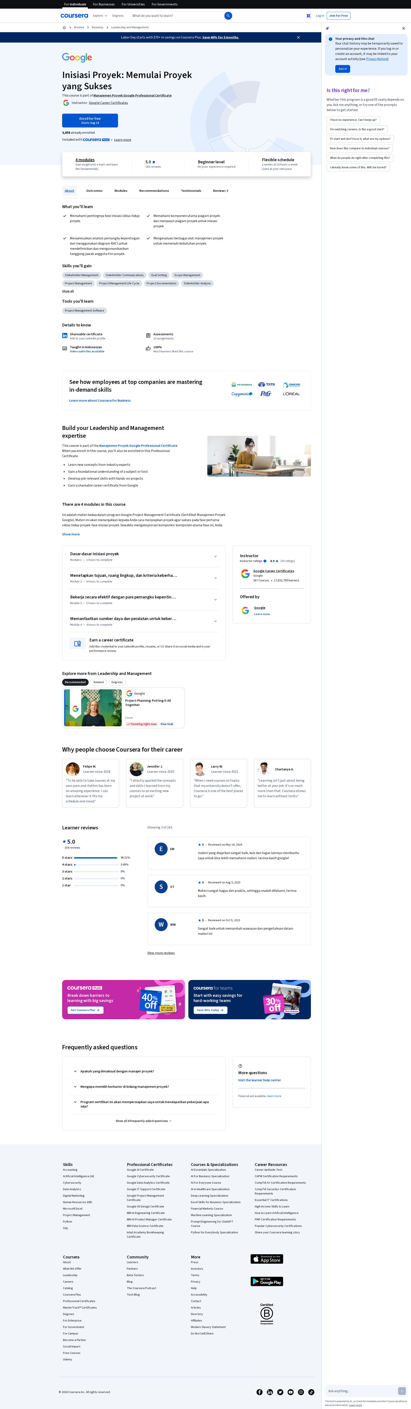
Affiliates (196, 1320)
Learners (132, 1262)
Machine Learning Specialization (211, 1215)
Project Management (78, 283)
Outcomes (94, 190)
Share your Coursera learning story (277, 1232)
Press (194, 1262)
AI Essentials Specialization (208, 1170)
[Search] (228, 16)
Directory (197, 1314)
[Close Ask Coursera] (308, 16)
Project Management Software (84, 311)
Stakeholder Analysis (197, 283)
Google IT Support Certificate (146, 1189)
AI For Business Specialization (210, 1176)
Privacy (195, 1282)
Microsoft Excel (72, 1209)
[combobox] (172, 16)
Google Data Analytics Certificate (148, 1183)
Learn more (122, 139)
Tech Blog (133, 1295)
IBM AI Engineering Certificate (146, 1213)
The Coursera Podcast (141, 1288)
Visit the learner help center (259, 1080)
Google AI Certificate (140, 1170)
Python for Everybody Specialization (214, 1232)
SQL (65, 1228)
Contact (196, 1301)
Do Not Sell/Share (202, 1333)
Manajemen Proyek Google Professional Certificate (138, 445)
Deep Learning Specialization (209, 1196)
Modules (121, 190)
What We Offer (72, 1269)
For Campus (70, 1333)
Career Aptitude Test (268, 1170)
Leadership (70, 1275)
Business (98, 27)
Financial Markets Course (207, 1209)
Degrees (68, 1314)
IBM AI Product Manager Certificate (149, 1219)
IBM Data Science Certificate (145, 1226)
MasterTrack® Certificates (80, 1308)
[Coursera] (74, 15)
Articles (196, 1308)
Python (67, 1222)
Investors (197, 1269)
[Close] (298, 37)
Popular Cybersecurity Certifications (278, 1226)
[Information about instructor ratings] (265, 561)
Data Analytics (72, 1189)
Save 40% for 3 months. (220, 37)
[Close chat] (404, 28)
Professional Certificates (79, 1301)
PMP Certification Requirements (275, 1219)
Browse (79, 27)
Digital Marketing (74, 1196)
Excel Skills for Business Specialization (216, 1202)
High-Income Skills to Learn (272, 1206)
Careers (68, 1282)
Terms (195, 1275)
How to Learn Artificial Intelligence (277, 1213)
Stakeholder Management (81, 275)
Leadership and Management (130, 27)
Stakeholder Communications (125, 275)
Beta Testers (135, 1275)
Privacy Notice (376, 59)
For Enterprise (72, 1320)
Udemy (67, 1359)
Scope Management (187, 275)
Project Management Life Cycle (119, 283)
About (69, 190)
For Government (73, 1327)
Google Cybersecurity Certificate (148, 1176)
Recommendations (154, 190)
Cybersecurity (72, 1183)
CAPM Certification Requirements (276, 1176)
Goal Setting (159, 275)
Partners (132, 1269)
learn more (274, 1096)
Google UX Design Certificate (145, 1206)
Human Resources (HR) (77, 1202)
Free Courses (71, 1353)
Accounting (70, 1170)
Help (194, 1288)
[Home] (64, 27)
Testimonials (191, 190)
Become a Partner (74, 1340)
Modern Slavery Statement (208, 1327)
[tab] (75, 682)
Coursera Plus (72, 1295)
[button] (118, 16)
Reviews (219, 190)
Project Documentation (161, 283)
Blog (130, 1282)
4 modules (85, 160)
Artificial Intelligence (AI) (78, 1176)
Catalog (68, 1288)
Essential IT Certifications (271, 1200)
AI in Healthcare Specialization (210, 1189)
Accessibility (199, 1295)
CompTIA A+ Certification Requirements (280, 1183)
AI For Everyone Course (206, 1183)
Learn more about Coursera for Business (100, 400)
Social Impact (71, 1346)
